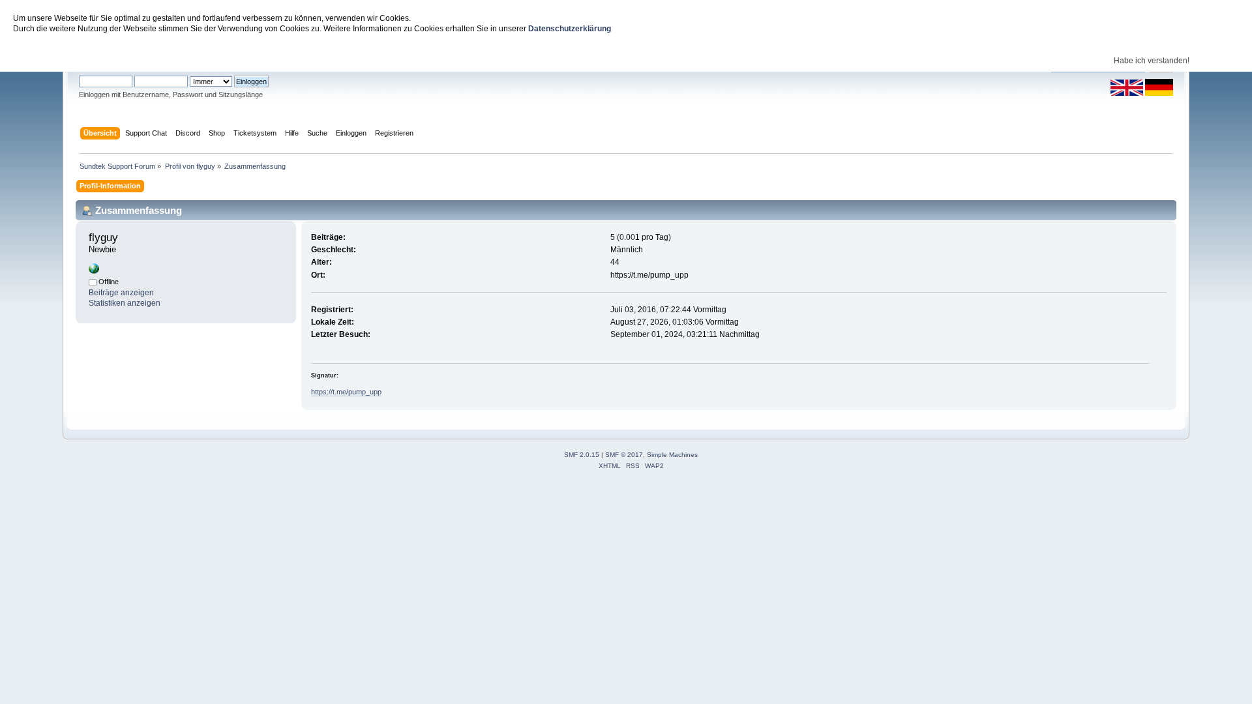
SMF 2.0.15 (581, 454)
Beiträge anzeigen (121, 292)
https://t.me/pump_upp (346, 392)
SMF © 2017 (624, 454)
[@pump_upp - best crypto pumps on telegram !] (94, 271)
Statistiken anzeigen (124, 303)
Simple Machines (672, 454)
